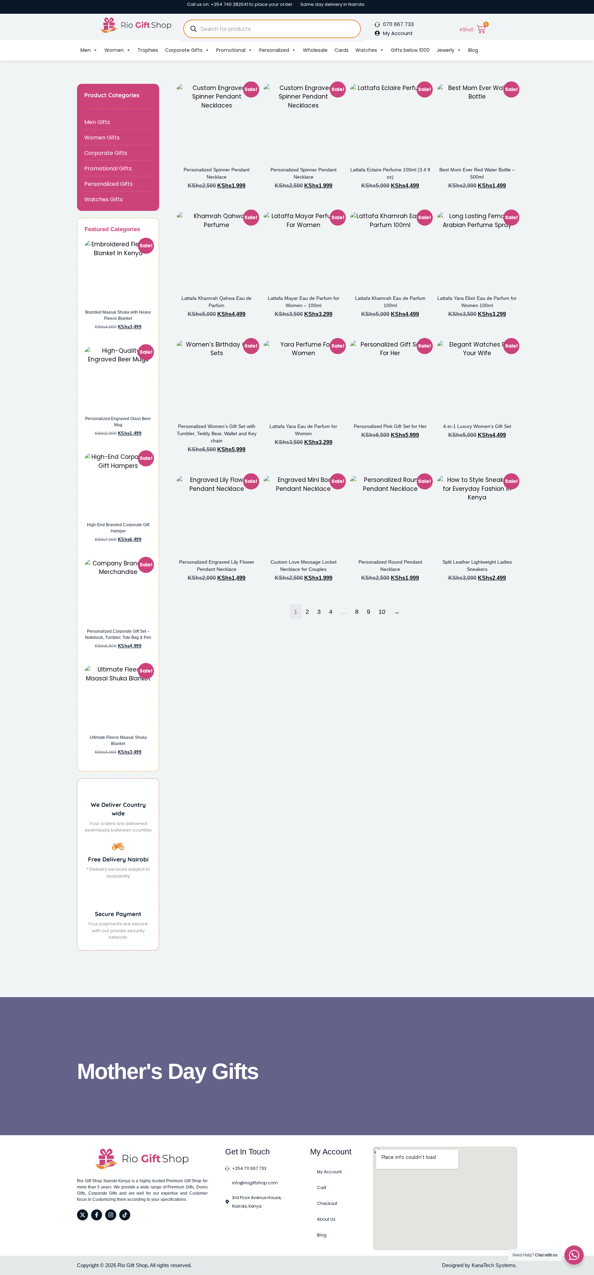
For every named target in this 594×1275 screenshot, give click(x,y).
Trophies (148, 50)
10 (381, 611)
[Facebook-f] (96, 1214)
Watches (366, 50)
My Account (329, 1172)
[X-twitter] (82, 1214)
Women (114, 50)
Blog (473, 50)
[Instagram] (110, 1214)
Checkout (327, 1203)
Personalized (274, 50)
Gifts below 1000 (410, 50)
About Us (326, 1219)
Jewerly (445, 50)
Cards (341, 50)
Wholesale (315, 50)
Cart (321, 1188)
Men (85, 50)
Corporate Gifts (183, 50)
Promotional (230, 50)
